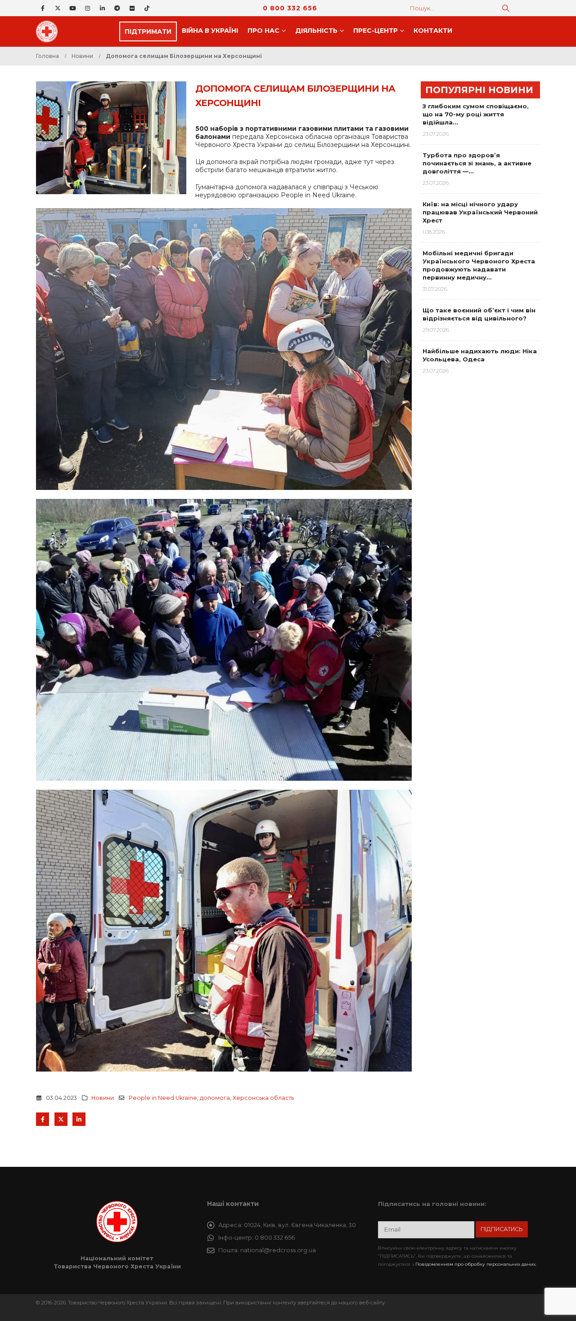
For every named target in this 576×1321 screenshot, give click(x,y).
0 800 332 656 (290, 8)
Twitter (61, 1118)
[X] (57, 8)
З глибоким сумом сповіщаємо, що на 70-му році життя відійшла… (476, 114)
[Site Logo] (49, 31)
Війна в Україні (210, 31)
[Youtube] (72, 8)
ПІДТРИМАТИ (148, 31)
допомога (215, 1097)
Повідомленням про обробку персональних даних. (475, 1264)
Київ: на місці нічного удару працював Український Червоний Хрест (480, 212)
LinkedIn (79, 1118)
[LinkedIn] (102, 8)
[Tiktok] (146, 8)
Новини (102, 1097)
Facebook (42, 1118)
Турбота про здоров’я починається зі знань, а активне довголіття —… (477, 163)
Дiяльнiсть (316, 31)
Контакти (433, 31)
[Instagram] (87, 8)
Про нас (263, 31)
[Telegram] (117, 8)
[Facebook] (42, 8)
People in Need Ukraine (163, 1097)
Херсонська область (263, 1097)
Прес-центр (375, 31)
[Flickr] (132, 8)
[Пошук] (505, 8)
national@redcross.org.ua (278, 1250)
